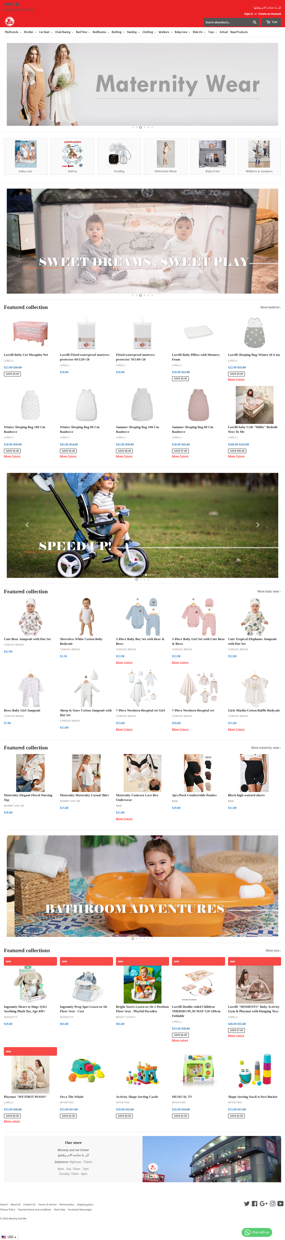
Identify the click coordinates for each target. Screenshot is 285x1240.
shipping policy (85, 1204)
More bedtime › (271, 307)
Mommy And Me (17, 1218)
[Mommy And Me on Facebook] (10, 4)
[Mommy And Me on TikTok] (280, 1205)
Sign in (248, 13)
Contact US (29, 1204)
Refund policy (66, 1204)
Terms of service (47, 1204)
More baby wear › (269, 591)
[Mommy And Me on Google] (264, 1205)
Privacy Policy (7, 1209)
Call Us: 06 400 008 (18, 10)
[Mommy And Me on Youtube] (17, 4)
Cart (274, 22)
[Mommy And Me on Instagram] (14, 4)
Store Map (59, 1209)
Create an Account (269, 13)
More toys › (273, 950)
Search (4, 1204)
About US (15, 1204)
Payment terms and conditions (34, 1209)
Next (274, 83)
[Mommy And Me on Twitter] (6, 4)
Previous (10, 83)
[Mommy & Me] (73, 21)
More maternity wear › (266, 748)
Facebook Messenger (80, 1209)
